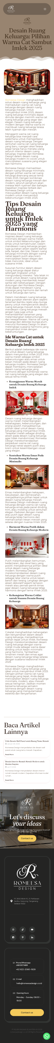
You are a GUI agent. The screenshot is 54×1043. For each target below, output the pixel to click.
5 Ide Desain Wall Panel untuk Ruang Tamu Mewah (27, 741)
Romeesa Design (15, 100)
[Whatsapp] (46, 1036)
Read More (9, 754)
